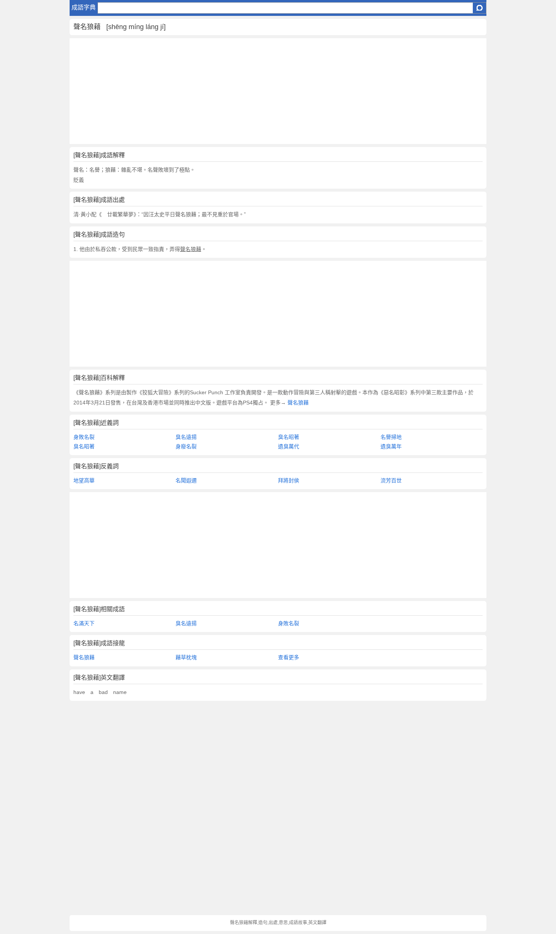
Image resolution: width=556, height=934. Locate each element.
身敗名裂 (84, 437)
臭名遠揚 (186, 437)
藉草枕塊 (186, 657)
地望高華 (84, 480)
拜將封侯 (288, 480)
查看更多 (288, 657)
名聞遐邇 (186, 480)
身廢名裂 (186, 446)
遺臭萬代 (288, 446)
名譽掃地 (391, 437)
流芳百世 (391, 480)
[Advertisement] (278, 91)
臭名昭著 (288, 437)
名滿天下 (84, 623)
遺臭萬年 (391, 446)
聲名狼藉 (297, 403)
